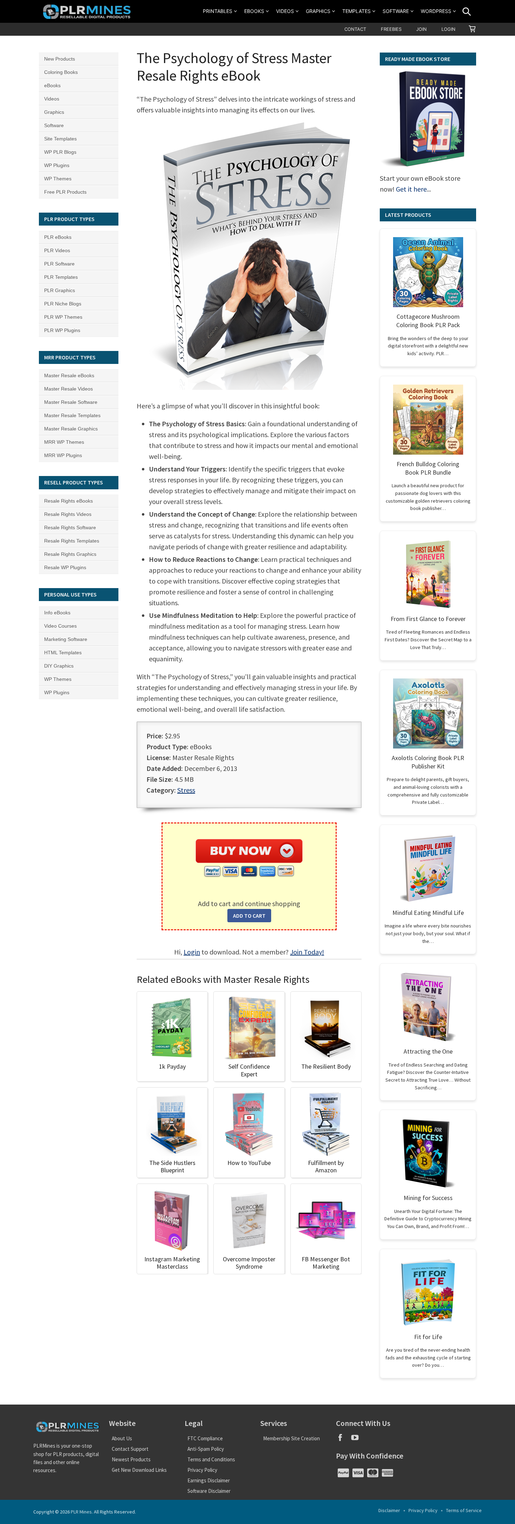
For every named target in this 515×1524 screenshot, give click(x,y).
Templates (356, 11)
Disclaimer (389, 1510)
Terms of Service (464, 1510)
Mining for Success (428, 1198)
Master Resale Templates (72, 415)
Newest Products (131, 1459)
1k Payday (172, 1066)
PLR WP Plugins (62, 330)
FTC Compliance (205, 1438)
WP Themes (57, 178)
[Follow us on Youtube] (357, 1439)
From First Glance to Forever (428, 619)
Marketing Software (65, 639)
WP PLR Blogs (60, 152)
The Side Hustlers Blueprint (172, 1166)
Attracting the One (428, 1051)
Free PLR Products (65, 192)
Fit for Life (428, 1337)
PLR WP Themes (63, 317)
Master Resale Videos (68, 389)
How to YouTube (249, 1163)
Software (396, 11)
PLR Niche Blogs (62, 303)
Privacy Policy (202, 1470)
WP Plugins (56, 165)
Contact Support (130, 1449)
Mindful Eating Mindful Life (428, 913)
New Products (59, 59)
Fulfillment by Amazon (326, 1166)
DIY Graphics (59, 666)
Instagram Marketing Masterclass (172, 1263)
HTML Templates (63, 652)
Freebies (391, 29)
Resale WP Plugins (65, 567)
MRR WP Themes (64, 442)
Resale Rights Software (70, 527)
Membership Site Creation (291, 1438)
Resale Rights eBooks (68, 501)
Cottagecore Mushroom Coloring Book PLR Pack (428, 320)
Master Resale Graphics (71, 429)
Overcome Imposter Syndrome (249, 1263)
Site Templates (60, 139)
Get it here (411, 189)
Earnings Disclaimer (208, 1480)
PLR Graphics (59, 290)
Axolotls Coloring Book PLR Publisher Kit (428, 762)
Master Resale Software (70, 402)
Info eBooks (57, 612)
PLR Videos (57, 250)
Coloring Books (61, 72)
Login (448, 29)
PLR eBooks (57, 237)
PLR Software (59, 264)
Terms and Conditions (211, 1459)
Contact (355, 29)
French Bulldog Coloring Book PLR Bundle (428, 468)
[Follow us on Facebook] (343, 1439)
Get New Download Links (139, 1470)
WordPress (436, 11)
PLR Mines (81, 1512)
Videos (285, 11)
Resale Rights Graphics (70, 554)
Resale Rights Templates (71, 541)
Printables (217, 11)
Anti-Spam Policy (205, 1449)
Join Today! (307, 951)
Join (421, 29)
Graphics (318, 11)
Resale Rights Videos (67, 514)
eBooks (254, 11)
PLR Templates (61, 277)
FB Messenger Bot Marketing (326, 1263)
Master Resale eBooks (69, 375)
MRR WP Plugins (63, 455)
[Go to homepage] (88, 11)
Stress (186, 790)
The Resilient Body (326, 1066)
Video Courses (60, 626)
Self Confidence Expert (249, 1070)
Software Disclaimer (209, 1491)
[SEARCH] (466, 11)
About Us (122, 1438)
